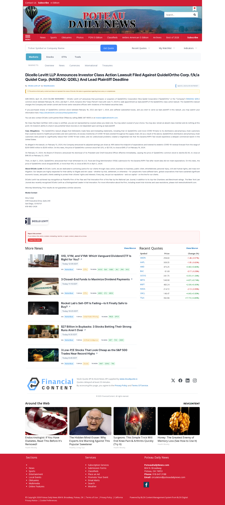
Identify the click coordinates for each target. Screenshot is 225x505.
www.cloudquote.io (128, 378)
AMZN (143, 258)
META (142, 280)
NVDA (142, 289)
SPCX (117, 316)
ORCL (142, 293)
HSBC (111, 269)
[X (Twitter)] (173, 384)
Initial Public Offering (91, 316)
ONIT (101, 363)
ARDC (100, 293)
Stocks (50, 56)
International (91, 65)
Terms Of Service (140, 385)
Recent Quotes (139, 48)
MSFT (142, 284)
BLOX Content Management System (156, 497)
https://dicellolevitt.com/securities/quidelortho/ (58, 113)
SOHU (107, 363)
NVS (127, 269)
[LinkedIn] (187, 384)
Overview (49, 65)
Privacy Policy (121, 385)
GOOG (143, 275)
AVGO (100, 269)
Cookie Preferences (48, 500)
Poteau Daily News (49, 497)
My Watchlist (165, 48)
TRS (112, 363)
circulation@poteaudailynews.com (168, 477)
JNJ (117, 269)
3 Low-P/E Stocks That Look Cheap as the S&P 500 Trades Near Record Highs (94, 351)
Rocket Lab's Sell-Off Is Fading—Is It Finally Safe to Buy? (94, 305)
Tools (78, 56)
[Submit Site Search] (195, 14)
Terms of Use (92, 497)
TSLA (142, 298)
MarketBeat (69, 269)
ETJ (105, 293)
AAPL (142, 262)
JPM (122, 269)
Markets (33, 56)
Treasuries (107, 65)
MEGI (111, 293)
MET (110, 340)
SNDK (121, 340)
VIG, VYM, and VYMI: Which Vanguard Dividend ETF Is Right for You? (96, 257)
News (62, 65)
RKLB (111, 316)
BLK (105, 269)
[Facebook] (180, 384)
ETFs (64, 56)
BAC (142, 271)
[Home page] (112, 14)
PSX (115, 340)
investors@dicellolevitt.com (107, 118)
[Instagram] (195, 384)
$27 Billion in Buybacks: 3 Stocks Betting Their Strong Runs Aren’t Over (96, 328)
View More (129, 248)
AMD (142, 266)
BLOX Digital (182, 497)
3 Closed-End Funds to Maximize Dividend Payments (97, 279)
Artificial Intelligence (91, 340)
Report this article (34, 240)
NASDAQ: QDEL (193, 99)
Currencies (74, 65)
